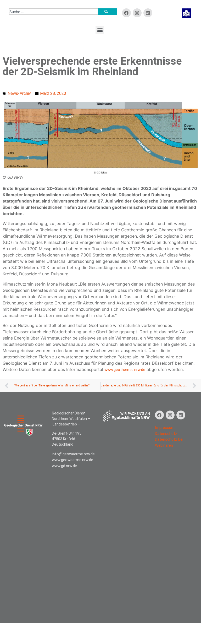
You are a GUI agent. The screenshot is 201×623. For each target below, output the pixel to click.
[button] (100, 30)
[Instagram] (170, 415)
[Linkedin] (147, 12)
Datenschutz (166, 433)
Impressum (165, 427)
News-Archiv (19, 93)
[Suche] (107, 11)
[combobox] (53, 11)
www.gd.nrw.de (64, 465)
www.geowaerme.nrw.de (72, 459)
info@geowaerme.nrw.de (73, 454)
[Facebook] (126, 12)
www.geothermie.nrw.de (124, 369)
